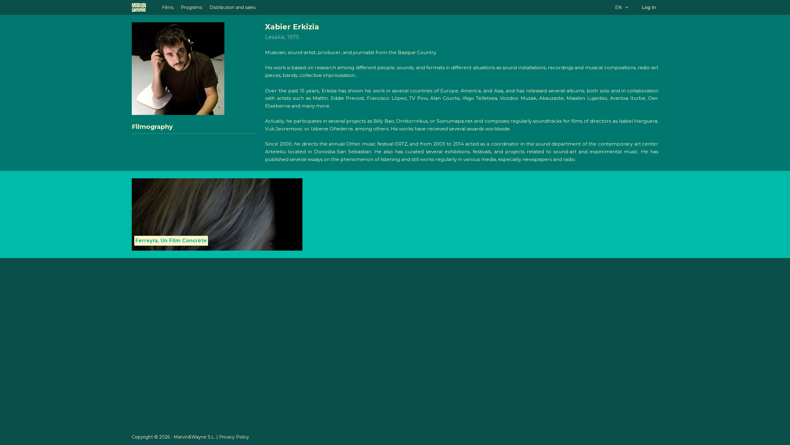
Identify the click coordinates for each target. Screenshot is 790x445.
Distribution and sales (233, 7)
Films (167, 7)
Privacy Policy (234, 437)
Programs (191, 7)
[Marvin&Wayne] (139, 7)
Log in (649, 7)
